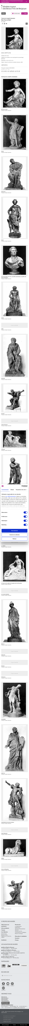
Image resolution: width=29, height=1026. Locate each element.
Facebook (3, 985)
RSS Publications (5, 1000)
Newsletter (6, 1003)
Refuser (14, 538)
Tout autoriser (14, 530)
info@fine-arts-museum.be (19, 1007)
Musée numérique (19, 933)
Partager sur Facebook (2, 24)
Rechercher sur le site (2, 975)
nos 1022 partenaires (11, 496)
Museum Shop (4, 935)
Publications (17, 927)
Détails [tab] (12, 489)
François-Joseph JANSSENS (7, 68)
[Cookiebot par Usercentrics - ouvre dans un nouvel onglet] (21, 486)
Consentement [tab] (5, 489)
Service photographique (20, 928)
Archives (17, 930)
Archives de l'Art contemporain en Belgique (20, 932)
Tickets (25, 13)
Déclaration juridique (7, 1019)
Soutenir (17, 938)
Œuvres (27, 24)
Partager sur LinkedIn (4, 24)
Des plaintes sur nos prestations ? (9, 1015)
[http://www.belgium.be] (9, 966)
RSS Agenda (4, 996)
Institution (3, 940)
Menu (3, 13)
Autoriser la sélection (15, 534)
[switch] (25, 516)
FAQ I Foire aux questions (5, 925)
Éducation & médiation (21, 936)
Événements (4, 933)
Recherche (18, 924)
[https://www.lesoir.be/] (15, 964)
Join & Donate (17, 13)
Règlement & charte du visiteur (6, 937)
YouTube (8, 985)
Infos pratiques (5, 928)
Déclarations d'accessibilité (8, 1017)
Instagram (12, 985)
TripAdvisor (3, 990)
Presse (17, 940)
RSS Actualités (4, 999)
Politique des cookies (7, 1021)
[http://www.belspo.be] (3, 966)
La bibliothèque (18, 926)
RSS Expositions (4, 998)
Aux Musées (4, 932)
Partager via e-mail (6, 24)
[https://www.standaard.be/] (24, 965)
